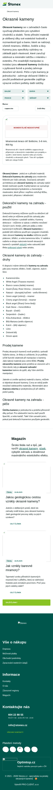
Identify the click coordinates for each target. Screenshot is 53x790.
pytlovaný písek (15, 247)
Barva (32, 91)
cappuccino (9, 108)
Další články (11, 602)
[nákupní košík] (43, 4)
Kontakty (7, 681)
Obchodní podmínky (12, 658)
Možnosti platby (10, 653)
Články (9, 492)
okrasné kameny (28, 448)
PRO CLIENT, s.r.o (30, 784)
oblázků (23, 244)
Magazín (6, 695)
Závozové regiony (11, 690)
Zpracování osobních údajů (15, 663)
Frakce (8, 98)
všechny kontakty (15, 732)
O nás (5, 686)
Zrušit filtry (41, 108)
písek (42, 448)
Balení (7, 91)
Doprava (6, 649)
